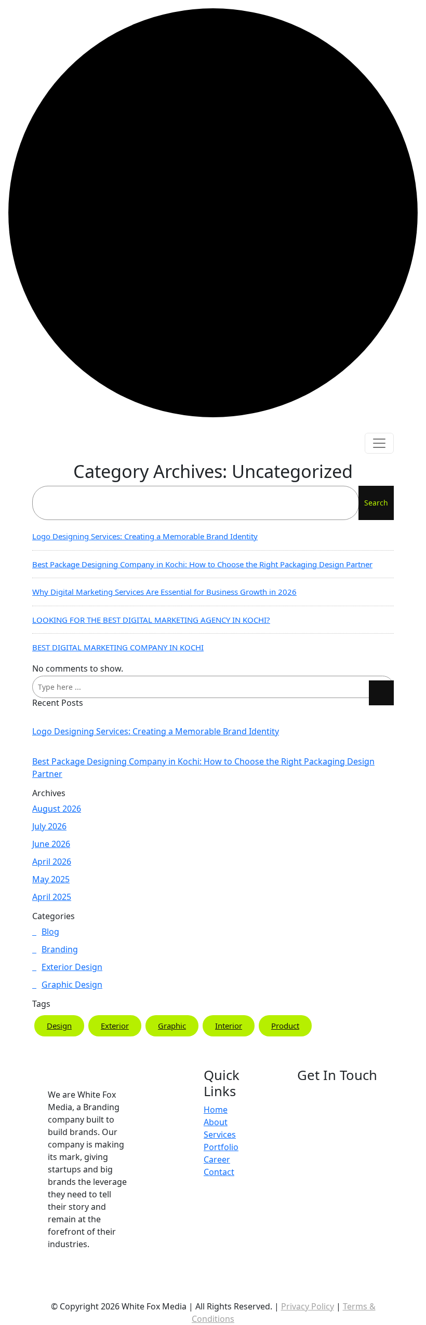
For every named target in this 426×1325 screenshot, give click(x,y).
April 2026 (51, 861)
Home (216, 1109)
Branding (60, 949)
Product (285, 1025)
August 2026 (56, 808)
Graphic (172, 1025)
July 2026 (49, 826)
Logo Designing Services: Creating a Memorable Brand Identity (145, 536)
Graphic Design (72, 984)
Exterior (115, 1025)
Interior (228, 1025)
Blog (50, 931)
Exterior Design (72, 967)
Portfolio (221, 1147)
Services (220, 1134)
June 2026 (51, 844)
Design (59, 1025)
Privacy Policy (307, 1306)
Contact (219, 1172)
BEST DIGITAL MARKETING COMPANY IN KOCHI (118, 647)
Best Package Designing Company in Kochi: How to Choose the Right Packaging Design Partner (202, 564)
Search (376, 503)
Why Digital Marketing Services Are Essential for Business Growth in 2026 (164, 591)
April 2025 (51, 897)
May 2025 (51, 879)
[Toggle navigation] (379, 443)
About (216, 1122)
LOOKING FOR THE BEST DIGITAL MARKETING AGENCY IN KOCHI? (151, 619)
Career (217, 1159)
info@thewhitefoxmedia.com (360, 1256)
